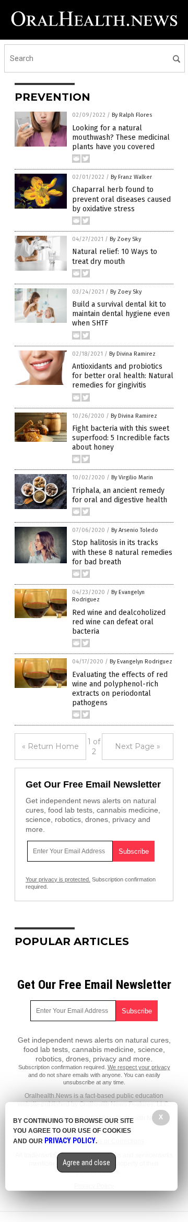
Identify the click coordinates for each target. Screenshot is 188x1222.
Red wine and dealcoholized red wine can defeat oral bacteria (119, 622)
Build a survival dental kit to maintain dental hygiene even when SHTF (121, 314)
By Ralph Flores (132, 115)
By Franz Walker (131, 177)
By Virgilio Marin (132, 477)
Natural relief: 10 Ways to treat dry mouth (114, 256)
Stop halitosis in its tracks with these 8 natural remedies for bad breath (122, 552)
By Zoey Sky (125, 239)
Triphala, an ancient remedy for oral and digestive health (119, 495)
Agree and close (86, 1162)
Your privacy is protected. (58, 879)
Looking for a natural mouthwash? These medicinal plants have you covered (121, 137)
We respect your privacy (139, 1067)
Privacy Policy (70, 1140)
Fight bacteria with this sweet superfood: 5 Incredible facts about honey (121, 438)
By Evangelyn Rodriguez (141, 661)
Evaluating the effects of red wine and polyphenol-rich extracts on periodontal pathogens (120, 689)
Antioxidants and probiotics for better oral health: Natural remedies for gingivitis (122, 376)
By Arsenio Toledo (134, 530)
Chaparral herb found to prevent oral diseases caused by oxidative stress (121, 199)
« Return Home (50, 746)
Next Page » (137, 746)
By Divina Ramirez (132, 353)
